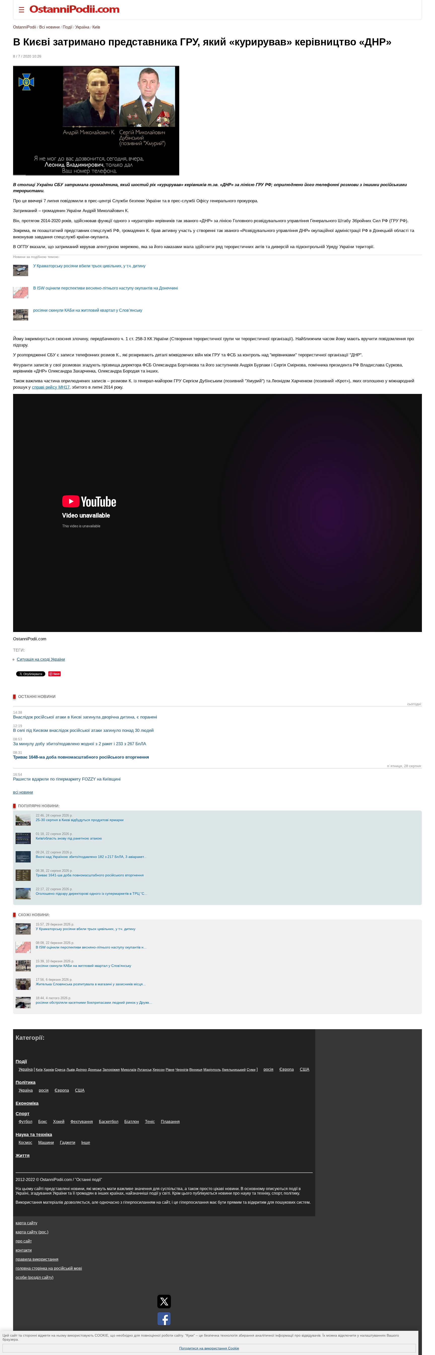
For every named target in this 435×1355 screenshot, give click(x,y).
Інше (85, 1142)
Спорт (22, 1113)
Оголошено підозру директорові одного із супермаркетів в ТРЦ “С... (91, 893)
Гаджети (67, 1142)
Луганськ (144, 1070)
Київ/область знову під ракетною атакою (69, 838)
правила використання (37, 1259)
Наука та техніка (34, 1134)
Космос (25, 1142)
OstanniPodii (24, 27)
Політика (25, 1082)
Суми (251, 1070)
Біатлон (131, 1121)
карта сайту (26, 1223)
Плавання (170, 1121)
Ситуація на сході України (41, 659)
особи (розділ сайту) (34, 1277)
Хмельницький (234, 1070)
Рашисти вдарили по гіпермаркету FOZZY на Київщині (67, 779)
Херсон (159, 1070)
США (304, 1069)
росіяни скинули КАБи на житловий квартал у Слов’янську (87, 310)
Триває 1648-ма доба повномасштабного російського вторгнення (81, 757)
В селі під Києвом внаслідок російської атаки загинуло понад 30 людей (83, 730)
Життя (23, 1155)
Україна (82, 27)
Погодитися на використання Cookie (209, 1348)
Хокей (58, 1121)
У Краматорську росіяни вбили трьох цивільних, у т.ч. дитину (89, 266)
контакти (24, 1250)
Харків (49, 1070)
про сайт (24, 1241)
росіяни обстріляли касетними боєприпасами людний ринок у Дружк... (94, 1002)
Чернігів (181, 1070)
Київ (96, 27)
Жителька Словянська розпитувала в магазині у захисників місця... (91, 984)
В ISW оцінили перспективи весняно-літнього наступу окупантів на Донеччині (105, 288)
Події (67, 27)
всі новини (23, 792)
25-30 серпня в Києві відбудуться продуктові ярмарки (80, 820)
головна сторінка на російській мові (49, 1268)
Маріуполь (212, 1070)
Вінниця (195, 1070)
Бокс (42, 1121)
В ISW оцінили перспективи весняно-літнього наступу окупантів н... (91, 947)
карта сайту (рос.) (32, 1232)
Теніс (150, 1121)
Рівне (170, 1070)
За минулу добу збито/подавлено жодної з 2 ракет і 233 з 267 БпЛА (79, 743)
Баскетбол (108, 1121)
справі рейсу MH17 (50, 387)
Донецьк (94, 1070)
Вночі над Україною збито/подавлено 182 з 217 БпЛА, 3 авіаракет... (91, 857)
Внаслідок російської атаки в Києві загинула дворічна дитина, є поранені (85, 717)
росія (268, 1069)
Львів (70, 1070)
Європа (286, 1069)
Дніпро (81, 1070)
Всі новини (49, 27)
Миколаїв (128, 1070)
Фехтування (81, 1121)
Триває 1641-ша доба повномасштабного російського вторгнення (90, 875)
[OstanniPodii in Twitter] (164, 1301)
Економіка (27, 1103)
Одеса (60, 1070)
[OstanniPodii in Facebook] (164, 1319)
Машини (46, 1142)
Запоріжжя (111, 1070)
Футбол (25, 1121)
